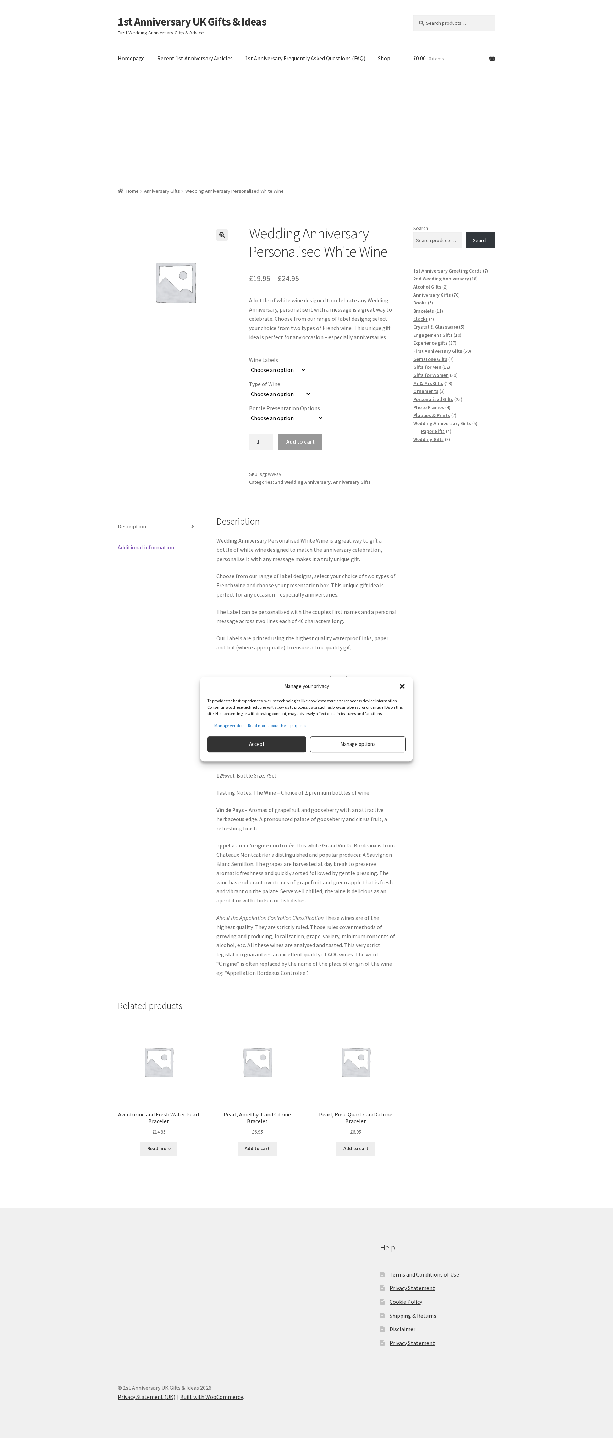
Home (132, 191)
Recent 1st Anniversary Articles (195, 58)
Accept (257, 744)
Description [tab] (132, 526)
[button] (402, 686)
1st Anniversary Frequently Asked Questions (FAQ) (305, 58)
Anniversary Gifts (162, 191)
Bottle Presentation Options (284, 408)
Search (420, 228)
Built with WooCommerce (211, 1396)
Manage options (358, 744)
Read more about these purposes (277, 725)
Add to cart (300, 441)
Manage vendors (229, 725)
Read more (159, 1148)
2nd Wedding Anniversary (303, 482)
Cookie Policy (406, 1301)
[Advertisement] (306, 125)
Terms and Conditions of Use (424, 1274)
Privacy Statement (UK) (146, 1396)
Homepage (131, 58)
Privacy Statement (412, 1287)
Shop (384, 58)
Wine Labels (263, 359)
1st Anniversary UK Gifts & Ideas (192, 22)
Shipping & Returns (413, 1315)
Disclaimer (402, 1329)
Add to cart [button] (257, 1148)
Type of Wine (264, 384)
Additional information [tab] (146, 547)
